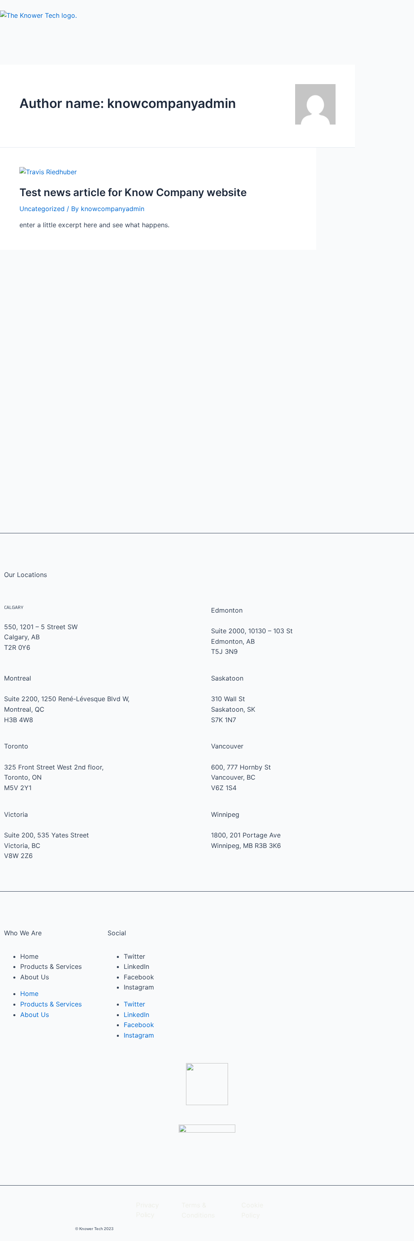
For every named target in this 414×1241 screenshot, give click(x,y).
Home (29, 956)
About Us (34, 977)
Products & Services (51, 966)
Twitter (134, 956)
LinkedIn (136, 966)
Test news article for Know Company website (133, 192)
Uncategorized (42, 209)
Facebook (139, 977)
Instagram (139, 987)
